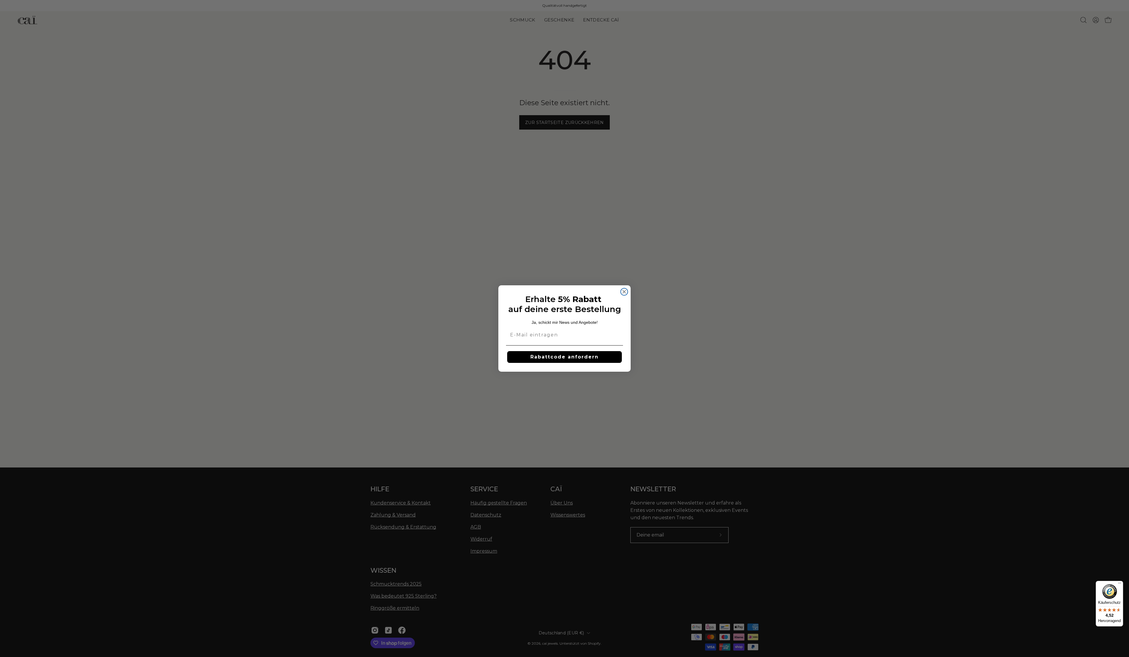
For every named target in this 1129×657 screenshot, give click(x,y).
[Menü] (1119, 584)
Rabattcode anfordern (564, 357)
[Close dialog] (624, 291)
